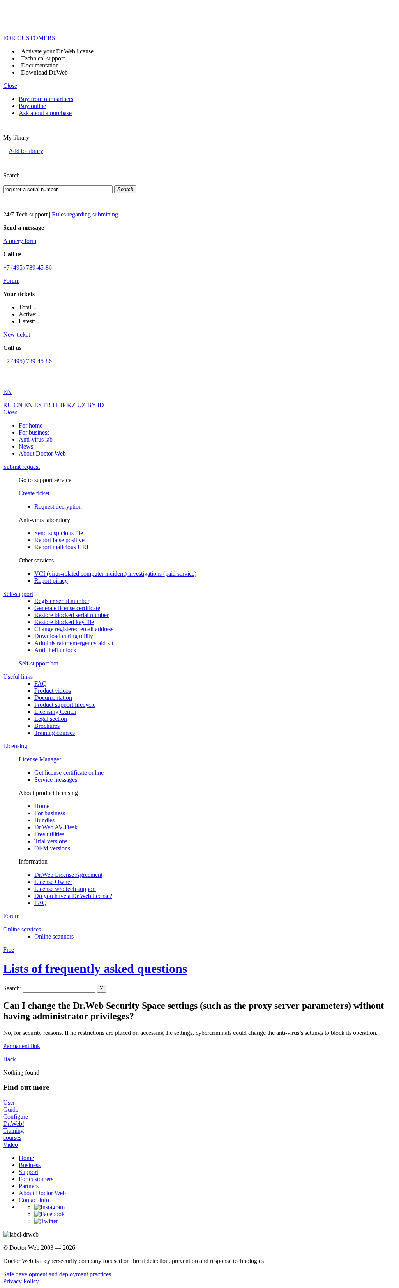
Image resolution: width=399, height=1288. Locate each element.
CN (19, 405)
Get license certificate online (69, 772)
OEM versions (52, 848)
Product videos (52, 690)
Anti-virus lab (36, 439)
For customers (36, 1179)
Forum (11, 280)
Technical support (43, 58)
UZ (82, 405)
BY (92, 405)
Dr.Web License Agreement (68, 874)
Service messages (55, 779)
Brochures (47, 725)
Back (9, 1059)
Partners (29, 1186)
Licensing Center (55, 711)
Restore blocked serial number (71, 615)
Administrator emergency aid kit (73, 643)
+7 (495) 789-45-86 (27, 267)
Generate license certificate (67, 608)
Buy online (32, 106)
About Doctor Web (42, 453)
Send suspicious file (58, 533)
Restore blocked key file (64, 622)
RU (8, 405)
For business (34, 432)
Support (28, 1172)
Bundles (44, 820)
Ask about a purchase (45, 113)
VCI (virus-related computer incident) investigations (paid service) (115, 573)
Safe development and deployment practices (57, 1274)
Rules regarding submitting (85, 214)
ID (100, 405)
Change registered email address (73, 629)
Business (30, 1165)
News (26, 446)
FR (48, 405)
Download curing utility (63, 636)
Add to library (26, 150)
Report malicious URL (62, 547)
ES (38, 405)
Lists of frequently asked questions (95, 969)
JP (63, 405)
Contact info (34, 1200)
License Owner (53, 881)
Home (41, 806)
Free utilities (49, 834)
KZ (72, 405)
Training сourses (54, 732)
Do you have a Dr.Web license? (73, 895)
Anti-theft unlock (55, 650)
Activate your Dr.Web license (57, 51)
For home (30, 425)
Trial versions (50, 841)
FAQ (40, 683)
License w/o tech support (65, 888)
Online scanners (54, 936)
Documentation (40, 65)
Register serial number (61, 601)
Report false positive (59, 540)
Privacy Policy (21, 1281)
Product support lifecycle (64, 704)
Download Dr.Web (44, 72)
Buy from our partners (46, 99)
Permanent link (21, 1046)
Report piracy (51, 580)
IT (56, 405)
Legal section (50, 718)
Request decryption (58, 506)
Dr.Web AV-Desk (56, 827)
